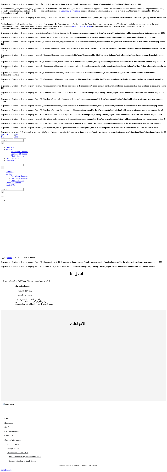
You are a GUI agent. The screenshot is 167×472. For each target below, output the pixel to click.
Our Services (9, 427)
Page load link (6, 470)
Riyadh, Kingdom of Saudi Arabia (22, 461)
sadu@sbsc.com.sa (25, 295)
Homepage (8, 423)
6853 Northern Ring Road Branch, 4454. (25, 457)
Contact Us (8, 435)
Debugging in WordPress (70, 11)
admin (9, 258)
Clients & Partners (11, 431)
